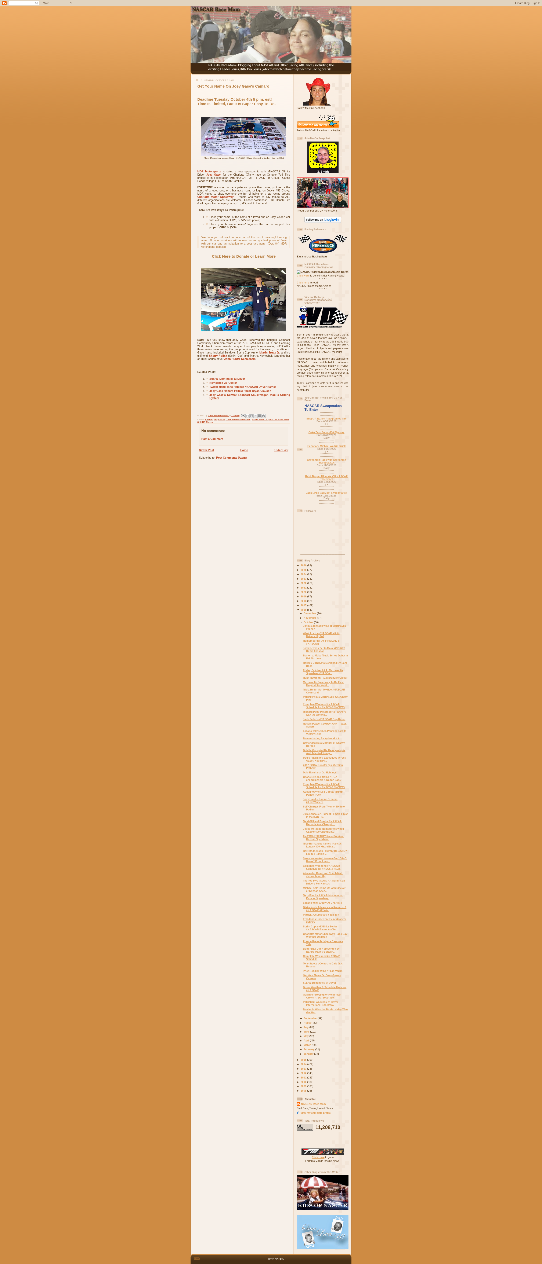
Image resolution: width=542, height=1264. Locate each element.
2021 (304, 587)
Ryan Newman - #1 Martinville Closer (325, 677)
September (311, 1018)
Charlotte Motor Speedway (215, 196)
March (308, 1045)
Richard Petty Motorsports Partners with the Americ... (324, 713)
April (307, 1040)
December (310, 613)
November (310, 617)
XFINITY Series (205, 422)
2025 (304, 569)
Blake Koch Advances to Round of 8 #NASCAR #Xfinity (324, 909)
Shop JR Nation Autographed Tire (326, 418)
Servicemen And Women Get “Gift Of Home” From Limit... (325, 860)
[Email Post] (243, 415)
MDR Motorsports (209, 171)
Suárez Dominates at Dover (227, 378)
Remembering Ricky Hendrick (321, 738)
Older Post (281, 450)
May (306, 1036)
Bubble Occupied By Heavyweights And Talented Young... (324, 752)
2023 (304, 578)
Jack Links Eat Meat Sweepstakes (326, 492)
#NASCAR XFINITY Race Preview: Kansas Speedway (323, 837)
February (309, 1049)
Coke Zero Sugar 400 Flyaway (326, 432)
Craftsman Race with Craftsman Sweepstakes (326, 461)
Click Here (303, 275)
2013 (304, 1068)
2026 (304, 565)
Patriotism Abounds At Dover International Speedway (320, 1003)
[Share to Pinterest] (263, 416)
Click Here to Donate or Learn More (244, 256)
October (309, 622)
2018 (304, 601)
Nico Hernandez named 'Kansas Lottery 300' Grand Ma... (322, 845)
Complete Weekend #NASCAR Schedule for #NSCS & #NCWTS (324, 706)
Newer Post (206, 450)
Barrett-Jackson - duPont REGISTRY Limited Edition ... (325, 852)
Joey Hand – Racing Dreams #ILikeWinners (320, 800)
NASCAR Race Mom (278, 419)
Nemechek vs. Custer (223, 382)
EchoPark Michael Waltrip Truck (326, 446)
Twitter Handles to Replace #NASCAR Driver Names (242, 386)
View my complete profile (315, 1112)
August (308, 1022)
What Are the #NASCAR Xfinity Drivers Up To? (321, 635)
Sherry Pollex (218, 355)
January (309, 1053)
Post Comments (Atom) (231, 457)
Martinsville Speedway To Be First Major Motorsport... (323, 683)
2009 (304, 1086)
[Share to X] (255, 416)
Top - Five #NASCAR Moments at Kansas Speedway (323, 897)
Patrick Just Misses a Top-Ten (321, 914)
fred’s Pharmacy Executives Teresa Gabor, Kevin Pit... (324, 759)
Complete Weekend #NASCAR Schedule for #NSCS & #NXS (322, 867)
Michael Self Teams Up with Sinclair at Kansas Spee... (324, 889)
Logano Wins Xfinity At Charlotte (322, 902)
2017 (304, 605)
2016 (304, 609)
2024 (304, 574)
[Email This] (247, 416)
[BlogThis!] (251, 416)
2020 (304, 592)
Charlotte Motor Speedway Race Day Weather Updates (325, 935)
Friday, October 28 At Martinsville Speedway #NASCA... (323, 672)
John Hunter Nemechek (239, 358)
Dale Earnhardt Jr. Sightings (320, 772)
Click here (303, 282)
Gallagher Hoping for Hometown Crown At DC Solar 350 (322, 996)
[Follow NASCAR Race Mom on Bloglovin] (322, 221)
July (306, 1027)
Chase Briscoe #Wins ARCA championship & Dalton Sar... (322, 778)
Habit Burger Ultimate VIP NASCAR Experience (326, 477)
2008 (304, 1090)
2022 (304, 583)
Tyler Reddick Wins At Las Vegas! (323, 971)
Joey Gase (213, 174)
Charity (209, 419)
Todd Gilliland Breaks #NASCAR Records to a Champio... (322, 823)
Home (244, 450)
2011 (304, 1077)
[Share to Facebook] (259, 416)
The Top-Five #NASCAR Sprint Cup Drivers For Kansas (324, 882)
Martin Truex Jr (269, 352)
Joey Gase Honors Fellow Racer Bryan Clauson (240, 390)
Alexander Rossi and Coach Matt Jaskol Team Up (323, 875)
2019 (304, 596)
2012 (304, 1073)
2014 (304, 1064)
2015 (304, 1059)
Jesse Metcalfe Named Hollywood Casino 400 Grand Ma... (323, 830)
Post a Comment (212, 438)
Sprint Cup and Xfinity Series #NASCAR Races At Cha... (320, 928)
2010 (304, 1082)
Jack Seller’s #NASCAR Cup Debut (324, 719)
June (307, 1031)
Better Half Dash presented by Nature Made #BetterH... (321, 950)
